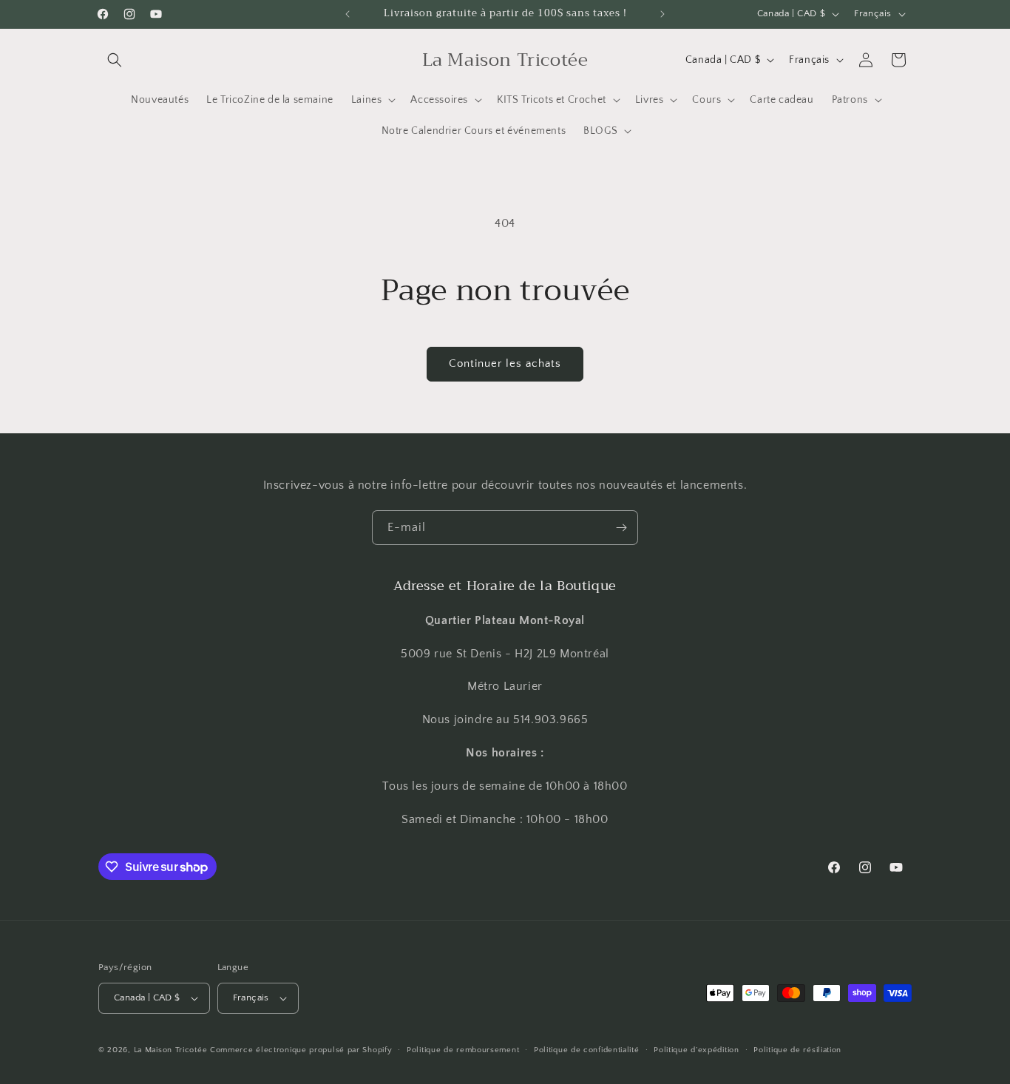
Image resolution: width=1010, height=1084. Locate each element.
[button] (114, 60)
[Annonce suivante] (662, 14)
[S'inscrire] (621, 527)
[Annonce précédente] (347, 14)
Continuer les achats (505, 363)
